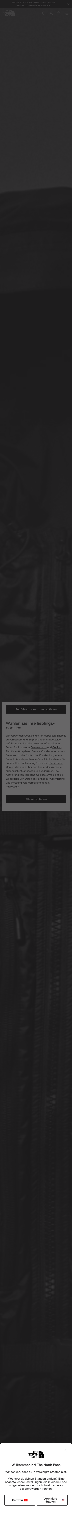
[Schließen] (65, 1450)
